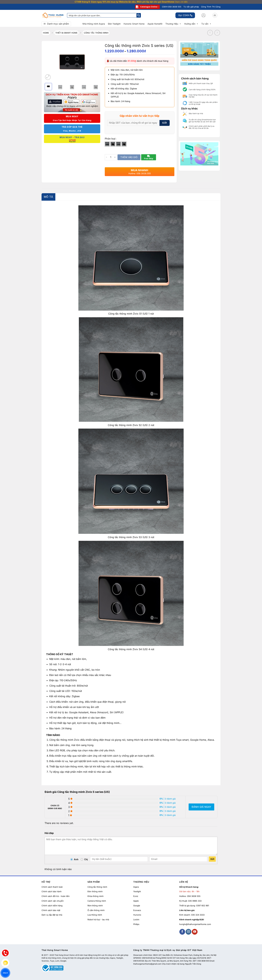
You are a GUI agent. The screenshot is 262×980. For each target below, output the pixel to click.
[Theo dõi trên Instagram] (188, 932)
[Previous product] (217, 33)
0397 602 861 (202, 905)
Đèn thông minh (95, 891)
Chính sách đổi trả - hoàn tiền (56, 896)
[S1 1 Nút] (107, 144)
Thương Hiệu (171, 23)
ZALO (5, 973)
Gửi (212, 859)
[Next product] (210, 33)
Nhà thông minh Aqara (93, 23)
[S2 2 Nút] (112, 144)
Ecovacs (137, 910)
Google (136, 905)
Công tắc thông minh (97, 887)
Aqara (136, 887)
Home (46, 33)
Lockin (136, 919)
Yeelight (137, 891)
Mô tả (48, 196)
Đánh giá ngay (201, 806)
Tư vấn (204, 23)
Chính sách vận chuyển (53, 901)
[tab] (48, 197)
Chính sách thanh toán (52, 887)
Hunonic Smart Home (134, 23)
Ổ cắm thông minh (96, 910)
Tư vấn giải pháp (191, 7)
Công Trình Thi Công (210, 7)
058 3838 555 (193, 896)
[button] (203, 15)
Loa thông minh (94, 915)
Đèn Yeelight (114, 23)
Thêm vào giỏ (128, 157)
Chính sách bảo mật (51, 910)
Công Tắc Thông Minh (96, 33)
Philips (136, 924)
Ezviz (135, 896)
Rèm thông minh (95, 905)
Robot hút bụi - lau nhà (98, 919)
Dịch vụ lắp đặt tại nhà (52, 915)
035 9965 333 (195, 901)
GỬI (164, 122)
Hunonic (137, 915)
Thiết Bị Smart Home (66, 33)
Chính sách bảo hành (52, 891)
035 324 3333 (198, 915)
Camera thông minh (96, 901)
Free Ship (148, 158)
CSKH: (171, 7)
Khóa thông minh (95, 896)
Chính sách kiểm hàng (52, 905)
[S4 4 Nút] (124, 144)
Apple (136, 901)
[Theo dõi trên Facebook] (182, 932)
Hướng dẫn (189, 23)
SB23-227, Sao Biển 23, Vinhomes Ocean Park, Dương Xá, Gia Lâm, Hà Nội (184, 955)
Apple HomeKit (155, 23)
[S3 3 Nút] (118, 144)
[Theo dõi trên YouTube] (195, 932)
